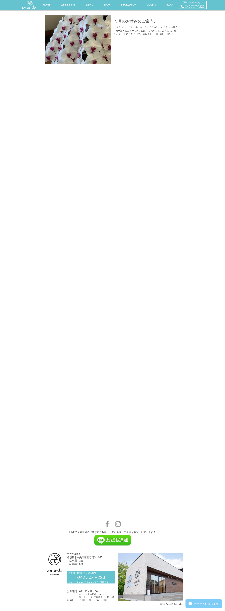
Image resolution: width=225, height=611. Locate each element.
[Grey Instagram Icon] (118, 524)
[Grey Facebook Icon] (107, 524)
